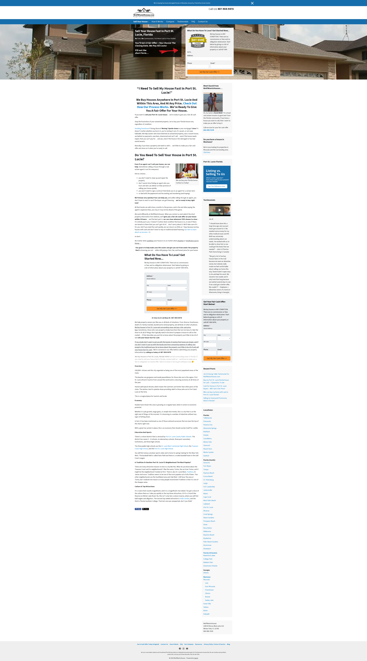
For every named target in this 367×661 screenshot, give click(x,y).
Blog (228, 644)
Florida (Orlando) (210, 553)
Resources (198, 644)
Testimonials (182, 21)
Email (212, 63)
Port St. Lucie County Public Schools (178, 436)
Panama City (207, 425)
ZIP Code (149, 292)
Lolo (206, 583)
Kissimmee (207, 545)
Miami (205, 493)
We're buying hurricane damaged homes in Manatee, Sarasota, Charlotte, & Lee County (182, 3)
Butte (205, 610)
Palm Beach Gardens (210, 542)
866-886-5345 (208, 130)
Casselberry (207, 438)
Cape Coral (207, 497)
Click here (206, 152)
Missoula (206, 579)
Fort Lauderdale (209, 487)
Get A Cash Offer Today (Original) (148, 644)
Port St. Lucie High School (163, 448)
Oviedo (205, 435)
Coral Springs (208, 514)
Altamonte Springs (210, 428)
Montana (206, 577)
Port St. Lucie (208, 507)
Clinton (207, 593)
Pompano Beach (209, 521)
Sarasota (206, 462)
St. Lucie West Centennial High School (174, 446)
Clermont (206, 445)
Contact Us (203, 21)
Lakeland (206, 504)
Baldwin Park (208, 562)
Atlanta (206, 573)
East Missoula (210, 586)
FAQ (193, 21)
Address (190, 55)
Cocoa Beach (208, 476)
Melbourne (207, 531)
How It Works (157, 21)
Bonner (207, 597)
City (148, 285)
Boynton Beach (208, 535)
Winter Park (207, 442)
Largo (205, 483)
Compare (170, 21)
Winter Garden (208, 452)
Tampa (205, 469)
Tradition (190, 472)
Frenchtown (209, 590)
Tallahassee (207, 418)
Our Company (188, 644)
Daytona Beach (208, 473)
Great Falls (207, 604)
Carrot (196, 658)
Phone (189, 63)
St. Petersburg (208, 480)
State (169, 285)
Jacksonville (207, 490)
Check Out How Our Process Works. (167, 105)
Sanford (206, 456)
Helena (205, 607)
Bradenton (207, 538)
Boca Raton (207, 528)
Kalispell (206, 614)
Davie (205, 524)
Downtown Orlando (210, 566)
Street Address (151, 279)
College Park (207, 559)
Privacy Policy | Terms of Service (214, 644)
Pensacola (207, 421)
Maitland (206, 431)
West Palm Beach (209, 500)
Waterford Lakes (209, 555)
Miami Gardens (208, 517)
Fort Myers (207, 466)
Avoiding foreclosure (142, 128)
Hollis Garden (184, 498)
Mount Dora (207, 449)
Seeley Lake (209, 600)
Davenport (207, 548)
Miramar (206, 511)
